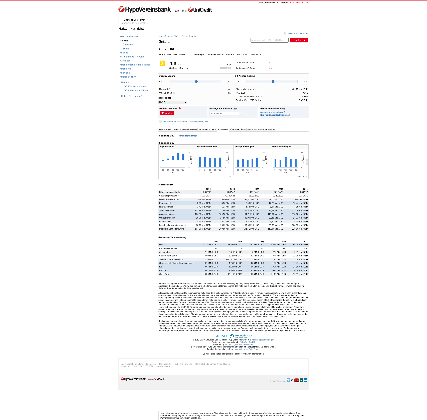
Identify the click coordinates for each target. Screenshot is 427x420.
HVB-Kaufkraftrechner (134, 86)
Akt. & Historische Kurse (261, 129)
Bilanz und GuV (166, 135)
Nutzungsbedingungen (263, 340)
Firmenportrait (207, 129)
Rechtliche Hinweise (183, 364)
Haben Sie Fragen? (131, 96)
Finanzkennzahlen (188, 135)
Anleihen (125, 60)
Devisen (125, 72)
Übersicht (128, 44)
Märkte (177, 36)
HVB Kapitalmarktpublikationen (275, 114)
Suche (126, 48)
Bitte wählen (216, 113)
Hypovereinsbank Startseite (273, 3)
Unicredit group (299, 3)
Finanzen (223, 129)
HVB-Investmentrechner (135, 90)
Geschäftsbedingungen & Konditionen (212, 364)
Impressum (151, 364)
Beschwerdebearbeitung (132, 364)
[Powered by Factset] (221, 337)
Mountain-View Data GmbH (247, 349)
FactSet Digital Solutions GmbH (239, 344)
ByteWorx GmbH (247, 342)
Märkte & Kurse (165, 36)
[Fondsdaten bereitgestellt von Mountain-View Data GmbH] (240, 337)
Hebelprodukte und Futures (135, 64)
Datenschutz (165, 364)
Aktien (125, 40)
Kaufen (168, 113)
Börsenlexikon (128, 76)
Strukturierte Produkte (132, 56)
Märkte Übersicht (130, 36)
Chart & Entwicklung (185, 129)
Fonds (124, 52)
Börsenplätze (238, 129)
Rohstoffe (126, 68)
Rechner (125, 82)
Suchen (298, 40)
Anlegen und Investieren (271, 112)
